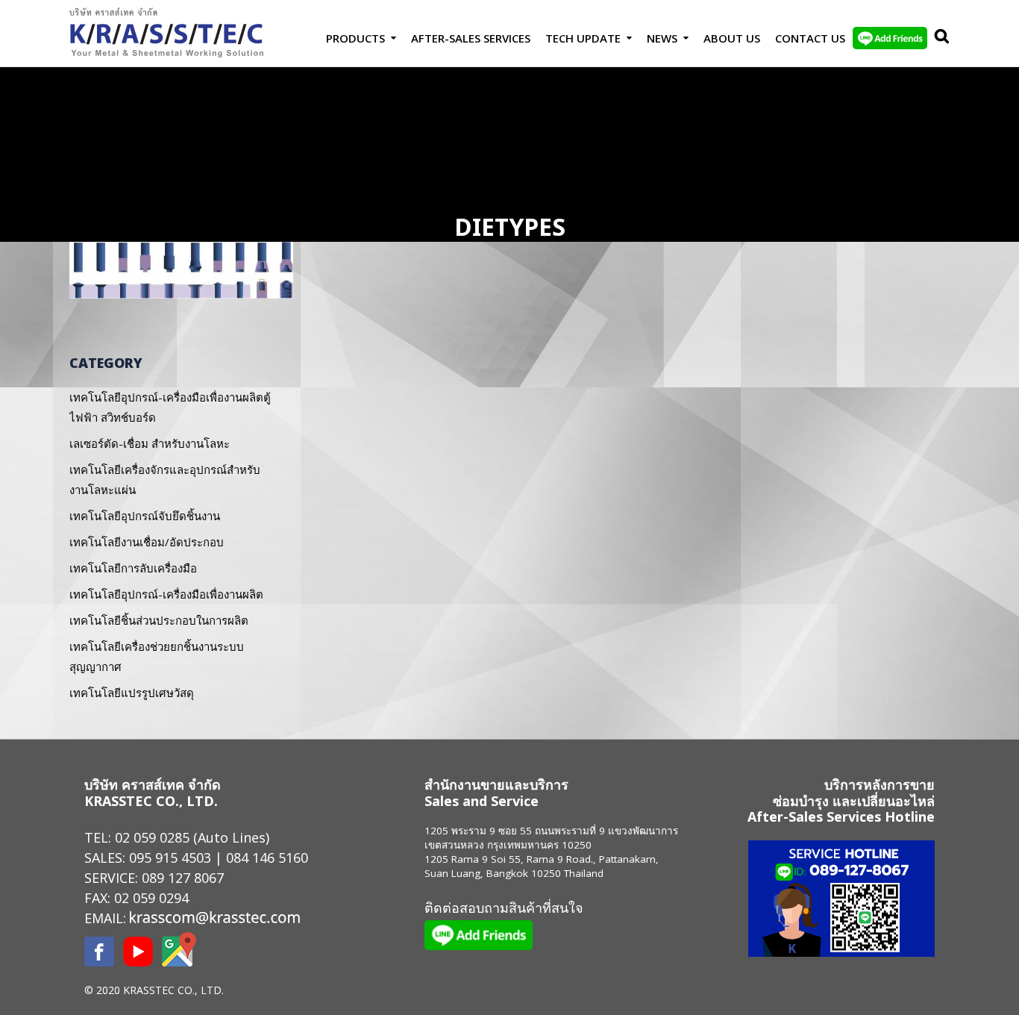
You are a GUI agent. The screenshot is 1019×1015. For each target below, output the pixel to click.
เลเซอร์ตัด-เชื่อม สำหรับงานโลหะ (149, 443)
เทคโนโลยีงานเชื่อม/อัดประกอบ (146, 541)
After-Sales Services (470, 38)
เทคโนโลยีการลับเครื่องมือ (133, 567)
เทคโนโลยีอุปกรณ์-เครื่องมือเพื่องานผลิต (166, 594)
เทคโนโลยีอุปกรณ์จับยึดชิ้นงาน (144, 515)
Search (938, 38)
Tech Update (583, 38)
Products (355, 38)
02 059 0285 (152, 837)
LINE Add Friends (890, 38)
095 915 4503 (170, 857)
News (662, 38)
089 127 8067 (183, 878)
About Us (731, 38)
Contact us (810, 38)
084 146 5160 (267, 857)
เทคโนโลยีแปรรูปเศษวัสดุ (131, 692)
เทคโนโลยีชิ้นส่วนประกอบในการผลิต (158, 620)
